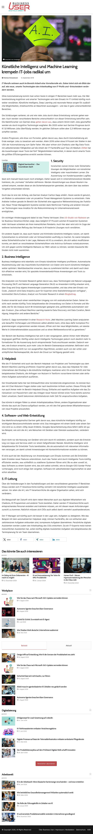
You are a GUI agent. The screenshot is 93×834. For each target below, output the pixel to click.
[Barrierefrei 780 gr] (25, 173)
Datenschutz (81, 830)
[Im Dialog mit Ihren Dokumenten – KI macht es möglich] (15, 565)
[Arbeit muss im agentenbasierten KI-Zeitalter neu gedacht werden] (8, 689)
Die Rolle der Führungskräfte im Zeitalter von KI (35, 803)
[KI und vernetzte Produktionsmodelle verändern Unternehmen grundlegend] (8, 817)
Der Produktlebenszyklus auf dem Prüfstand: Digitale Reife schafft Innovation (46, 750)
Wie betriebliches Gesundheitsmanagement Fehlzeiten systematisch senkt (45, 792)
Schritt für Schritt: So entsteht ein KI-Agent (33, 619)
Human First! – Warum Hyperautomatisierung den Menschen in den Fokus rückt (77, 577)
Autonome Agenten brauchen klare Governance (35, 609)
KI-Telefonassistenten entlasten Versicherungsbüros (36, 728)
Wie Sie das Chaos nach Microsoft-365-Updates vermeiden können (42, 598)
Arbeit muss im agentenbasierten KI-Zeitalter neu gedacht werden (42, 687)
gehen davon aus (43, 122)
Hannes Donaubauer (11, 78)
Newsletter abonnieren (46, 764)
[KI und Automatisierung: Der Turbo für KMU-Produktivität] (46, 565)
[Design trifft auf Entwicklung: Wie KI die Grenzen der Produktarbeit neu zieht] (8, 657)
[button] (10, 539)
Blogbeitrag (70, 294)
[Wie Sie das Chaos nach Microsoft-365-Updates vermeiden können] (8, 601)
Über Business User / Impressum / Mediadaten (56, 830)
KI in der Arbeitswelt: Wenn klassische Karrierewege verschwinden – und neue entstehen (50, 782)
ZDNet (84, 148)
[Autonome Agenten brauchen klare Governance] (8, 611)
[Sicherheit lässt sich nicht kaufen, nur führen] (8, 679)
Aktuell (69, 645)
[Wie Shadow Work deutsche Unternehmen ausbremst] (8, 633)
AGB (89, 830)
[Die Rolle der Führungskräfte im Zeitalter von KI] (8, 806)
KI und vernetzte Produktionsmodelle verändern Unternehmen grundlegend (46, 814)
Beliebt (24, 645)
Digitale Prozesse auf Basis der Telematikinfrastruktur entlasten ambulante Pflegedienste (50, 739)
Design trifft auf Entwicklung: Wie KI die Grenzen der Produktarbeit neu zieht (46, 654)
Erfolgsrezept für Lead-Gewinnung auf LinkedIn (35, 718)
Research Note (43, 319)
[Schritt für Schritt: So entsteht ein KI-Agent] (8, 622)
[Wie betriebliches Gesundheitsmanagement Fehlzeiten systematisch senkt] (8, 795)
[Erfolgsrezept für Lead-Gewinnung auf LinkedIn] (8, 721)
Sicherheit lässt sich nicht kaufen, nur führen (33, 676)
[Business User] (19, 7)
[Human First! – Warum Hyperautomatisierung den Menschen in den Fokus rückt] (77, 565)
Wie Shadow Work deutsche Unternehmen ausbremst (37, 630)
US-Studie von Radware (75, 217)
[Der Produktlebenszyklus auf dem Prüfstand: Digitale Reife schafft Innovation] (8, 753)
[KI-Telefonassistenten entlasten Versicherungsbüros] (8, 731)
